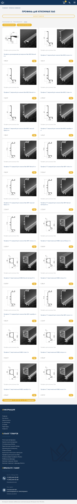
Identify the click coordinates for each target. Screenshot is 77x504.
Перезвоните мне (12, 482)
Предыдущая (8, 400)
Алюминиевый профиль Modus (12, 456)
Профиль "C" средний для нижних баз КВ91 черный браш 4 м (19, 203)
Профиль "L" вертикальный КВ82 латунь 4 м (53, 352)
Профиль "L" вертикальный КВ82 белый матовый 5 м (19, 278)
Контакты (5, 418)
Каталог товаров (14, 8)
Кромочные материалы (9, 442)
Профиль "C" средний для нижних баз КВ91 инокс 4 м (56, 315)
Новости (5, 428)
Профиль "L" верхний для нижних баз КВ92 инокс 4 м (56, 55)
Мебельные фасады (8, 459)
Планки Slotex (6, 450)
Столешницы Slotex (8, 444)
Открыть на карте (12, 493)
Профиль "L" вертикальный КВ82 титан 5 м (16, 352)
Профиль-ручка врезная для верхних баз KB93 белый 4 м (20, 55)
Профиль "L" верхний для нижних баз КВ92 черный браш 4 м (19, 129)
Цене (25, 21)
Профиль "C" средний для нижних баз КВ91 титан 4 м (56, 166)
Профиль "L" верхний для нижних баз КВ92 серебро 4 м (57, 129)
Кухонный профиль (24, 24)
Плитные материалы (8, 440)
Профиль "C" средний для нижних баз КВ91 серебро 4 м (20, 315)
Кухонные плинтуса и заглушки (12, 452)
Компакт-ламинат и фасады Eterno (13, 463)
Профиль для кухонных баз (11, 50)
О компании (6, 422)
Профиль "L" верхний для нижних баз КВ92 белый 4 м (19, 92)
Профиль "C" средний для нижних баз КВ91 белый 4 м (20, 166)
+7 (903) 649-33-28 (12, 479)
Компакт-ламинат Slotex (10, 461)
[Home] (2, 2)
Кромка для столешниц (9, 448)
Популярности (17, 21)
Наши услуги (6, 420)
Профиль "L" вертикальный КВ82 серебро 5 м (17, 389)
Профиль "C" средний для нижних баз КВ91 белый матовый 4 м (55, 203)
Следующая (30, 400)
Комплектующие (9, 24)
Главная (5, 8)
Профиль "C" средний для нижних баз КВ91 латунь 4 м (20, 240)
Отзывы (4, 424)
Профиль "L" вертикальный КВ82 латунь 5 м (53, 278)
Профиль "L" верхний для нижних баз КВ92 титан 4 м (56, 92)
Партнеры (5, 426)
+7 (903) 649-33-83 (12, 477)
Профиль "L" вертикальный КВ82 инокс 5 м (53, 389)
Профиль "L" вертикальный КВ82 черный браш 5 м (56, 240)
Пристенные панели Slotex (11, 446)
